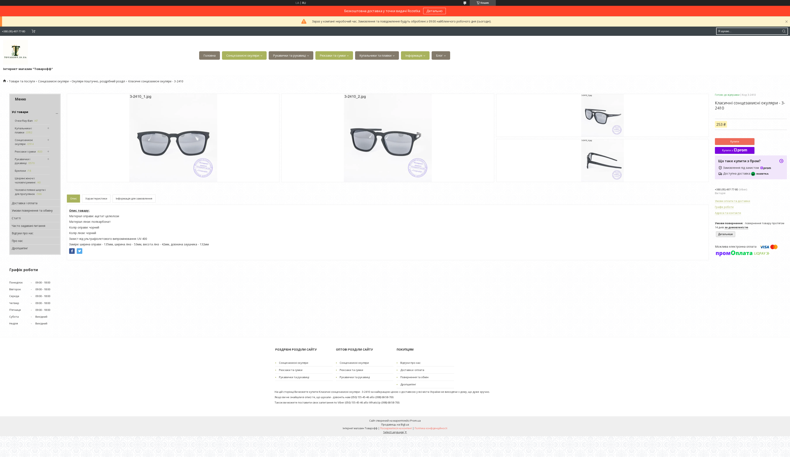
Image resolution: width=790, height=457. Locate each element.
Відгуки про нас (22, 233)
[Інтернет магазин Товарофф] (15, 52)
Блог (439, 55)
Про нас (17, 241)
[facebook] (72, 251)
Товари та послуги (22, 81)
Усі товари (20, 112)
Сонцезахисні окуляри (242, 55)
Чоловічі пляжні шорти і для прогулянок (30, 192)
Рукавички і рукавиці (22, 161)
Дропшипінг (20, 248)
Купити (734, 141)
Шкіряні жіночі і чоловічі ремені (25, 180)
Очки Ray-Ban (24, 120)
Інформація (413, 55)
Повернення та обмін (414, 377)
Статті (16, 218)
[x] (79, 251)
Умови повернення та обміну (32, 210)
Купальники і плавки (23, 130)
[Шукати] (784, 31)
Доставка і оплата (24, 203)
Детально (434, 11)
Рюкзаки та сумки (333, 55)
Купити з (727, 150)
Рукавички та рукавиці (289, 55)
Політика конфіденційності (431, 428)
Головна (209, 55)
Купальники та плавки (375, 55)
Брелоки (20, 171)
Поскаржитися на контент (396, 428)
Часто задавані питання (28, 226)
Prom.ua (415, 420)
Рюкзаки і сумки (25, 151)
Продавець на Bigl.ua (395, 424)
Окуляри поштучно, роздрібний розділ (98, 81)
